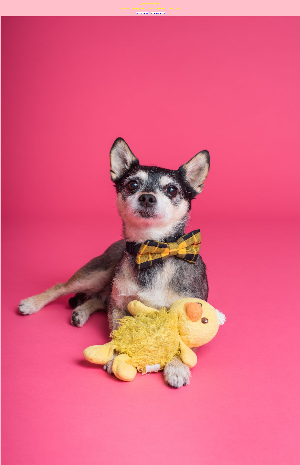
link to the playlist (142, 13)
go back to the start (158, 13)
